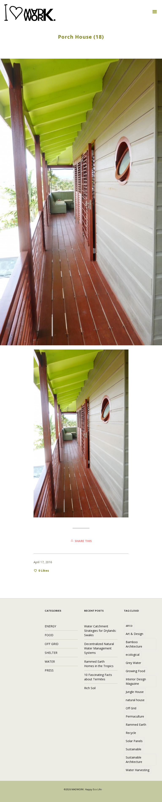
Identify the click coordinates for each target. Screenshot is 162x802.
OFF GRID (51, 644)
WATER (50, 661)
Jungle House (135, 692)
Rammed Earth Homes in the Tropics (98, 664)
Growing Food (135, 671)
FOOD (49, 635)
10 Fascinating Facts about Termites (98, 677)
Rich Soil (90, 688)
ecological (132, 655)
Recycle (131, 733)
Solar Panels (134, 741)
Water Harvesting (137, 770)
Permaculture (135, 716)
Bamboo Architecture (134, 644)
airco (129, 626)
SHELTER (51, 653)
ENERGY (50, 626)
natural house (135, 700)
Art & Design (134, 634)
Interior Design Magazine (136, 681)
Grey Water (133, 663)
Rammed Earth (136, 725)
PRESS (49, 670)
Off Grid (131, 708)
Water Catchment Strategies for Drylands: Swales (100, 630)
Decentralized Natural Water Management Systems (99, 648)
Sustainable (133, 749)
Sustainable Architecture (134, 759)
